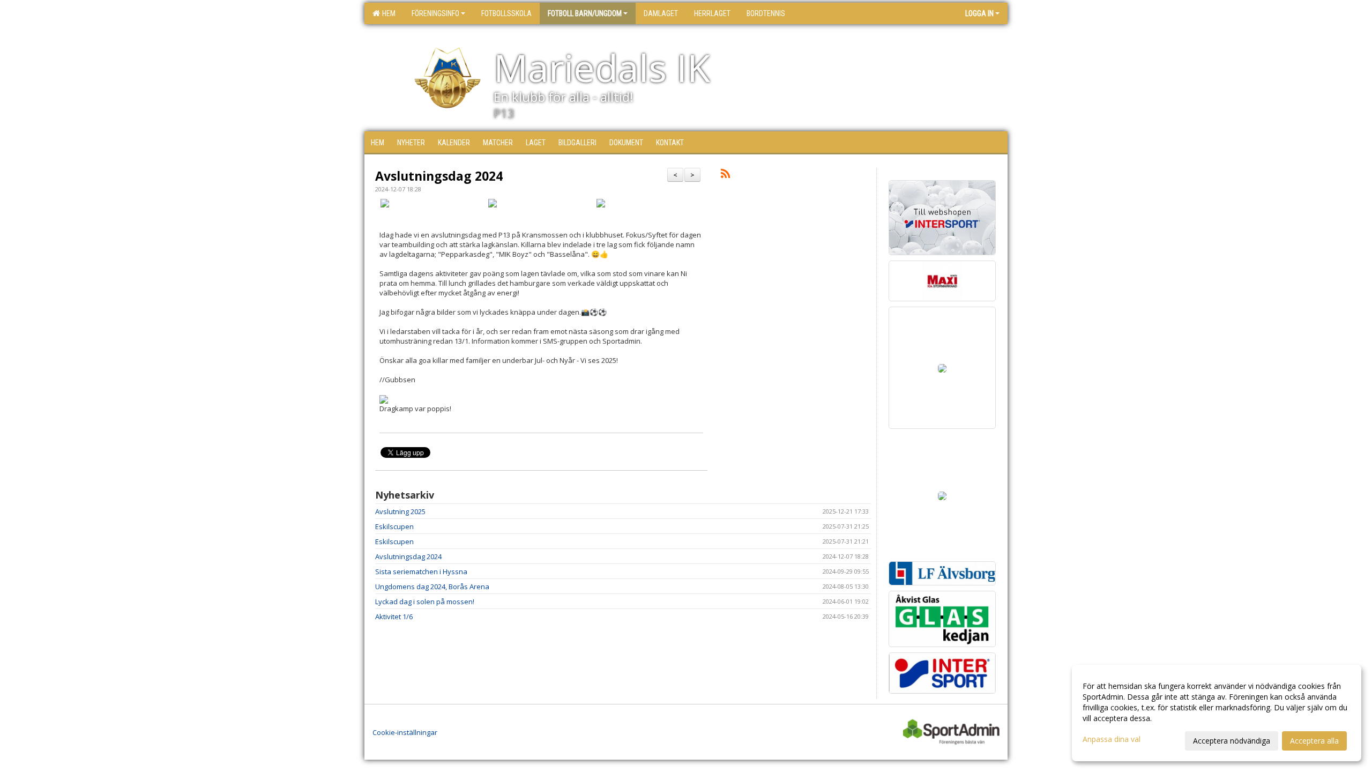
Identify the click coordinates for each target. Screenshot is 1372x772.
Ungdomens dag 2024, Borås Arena (432, 586)
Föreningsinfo (435, 13)
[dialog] (1216, 713)
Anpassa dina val (1111, 739)
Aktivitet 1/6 (394, 616)
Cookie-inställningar (404, 732)
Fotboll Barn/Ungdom (585, 13)
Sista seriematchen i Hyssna (421, 571)
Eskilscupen (394, 526)
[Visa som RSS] (725, 175)
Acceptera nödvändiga (1231, 741)
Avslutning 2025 (400, 511)
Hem (387, 13)
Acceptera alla (1314, 741)
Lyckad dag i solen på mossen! (424, 601)
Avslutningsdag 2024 (439, 175)
